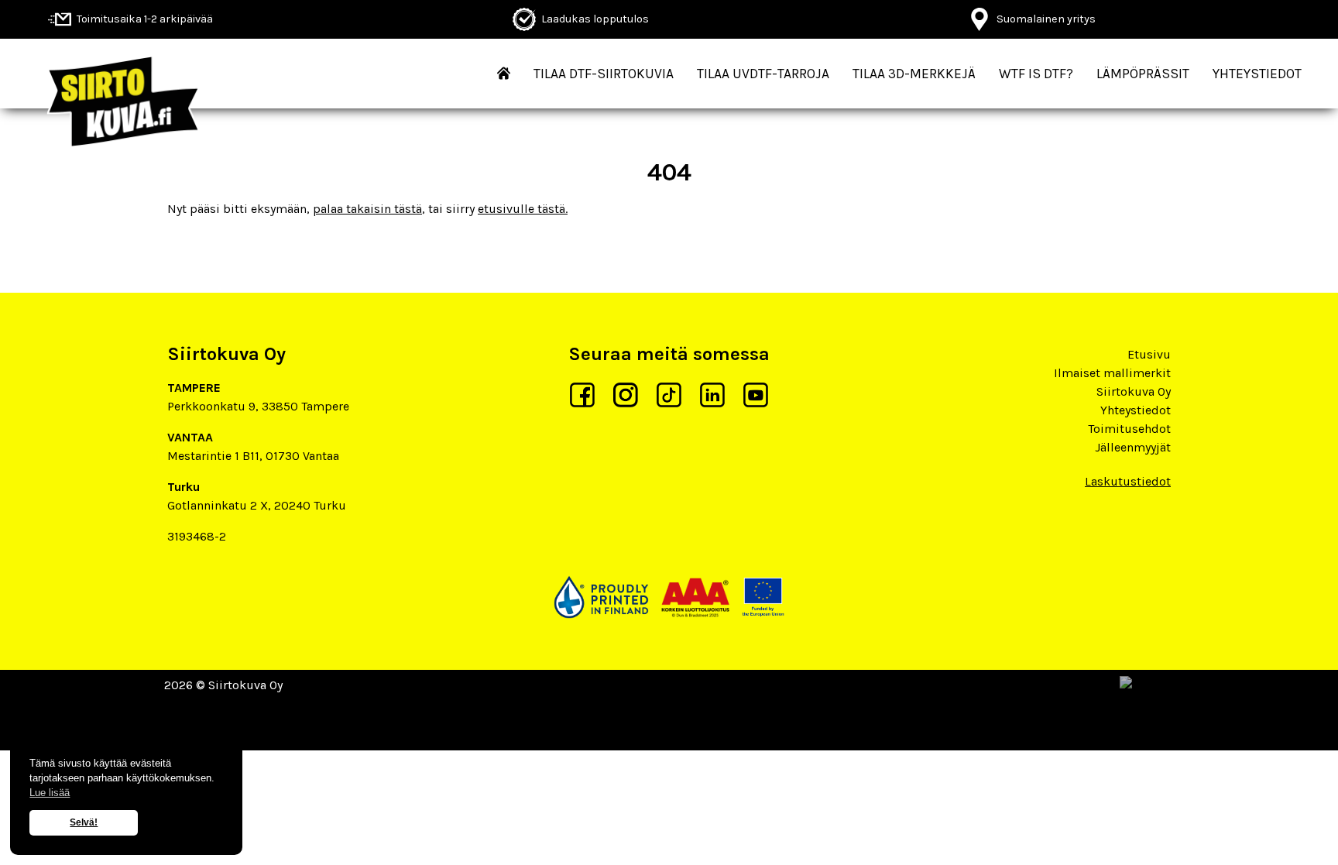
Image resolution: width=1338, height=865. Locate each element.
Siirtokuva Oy (1133, 391)
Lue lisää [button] (49, 792)
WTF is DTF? (1036, 73)
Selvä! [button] (84, 822)
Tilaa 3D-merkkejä (914, 73)
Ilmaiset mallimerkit (1112, 373)
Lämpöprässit (1142, 73)
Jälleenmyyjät (1133, 447)
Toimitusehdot (1129, 428)
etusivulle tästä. (523, 208)
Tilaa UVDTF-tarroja (763, 73)
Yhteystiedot (1257, 73)
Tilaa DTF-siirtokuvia (603, 73)
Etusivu (1149, 354)
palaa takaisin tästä (367, 208)
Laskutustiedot (1128, 481)
